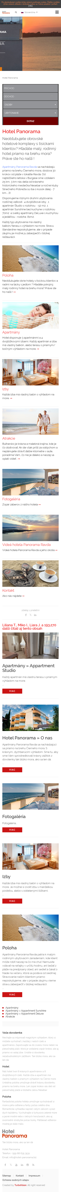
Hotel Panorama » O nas (27, 738)
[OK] (30, 6)
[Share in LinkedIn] (35, 615)
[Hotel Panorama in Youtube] (16, 1165)
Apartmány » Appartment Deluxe (24, 1013)
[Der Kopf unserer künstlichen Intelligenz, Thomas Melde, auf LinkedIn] (22, 1165)
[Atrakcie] (19, 458)
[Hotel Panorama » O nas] (30, 717)
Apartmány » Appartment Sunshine (25, 1010)
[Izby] (11, 398)
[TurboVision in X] (10, 1165)
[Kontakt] (23, 596)
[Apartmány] (38, 349)
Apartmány (11, 1007)
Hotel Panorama (10, 78)
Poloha (9, 948)
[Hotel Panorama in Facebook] (5, 1165)
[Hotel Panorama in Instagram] (27, 1165)
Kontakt (20, 1176)
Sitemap (6, 1176)
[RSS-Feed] (33, 1165)
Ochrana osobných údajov (15, 1180)
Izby (6, 876)
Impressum (34, 1176)
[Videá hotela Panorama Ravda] (56, 550)
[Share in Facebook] (25, 615)
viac (12, 691)
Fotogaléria (14, 816)
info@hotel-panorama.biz (22, 1157)
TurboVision (20, 1185)
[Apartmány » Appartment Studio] (30, 645)
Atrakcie (10, 1016)
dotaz (30, 121)
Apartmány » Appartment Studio (28, 668)
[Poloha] (14, 292)
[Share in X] (30, 615)
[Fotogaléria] (39, 504)
